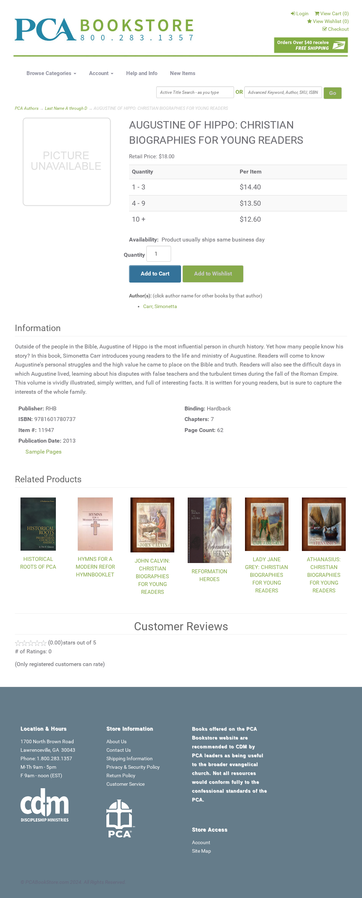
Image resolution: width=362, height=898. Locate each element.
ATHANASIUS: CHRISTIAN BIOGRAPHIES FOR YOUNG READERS (324, 575)
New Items (182, 73)
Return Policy (120, 775)
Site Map (201, 851)
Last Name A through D (66, 108)
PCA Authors (27, 108)
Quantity (134, 254)
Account (99, 73)
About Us (116, 741)
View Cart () (334, 13)
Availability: (144, 239)
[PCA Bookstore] (45, 31)
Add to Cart (155, 273)
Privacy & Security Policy (133, 767)
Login (302, 13)
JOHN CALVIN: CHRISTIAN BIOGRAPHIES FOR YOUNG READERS (152, 576)
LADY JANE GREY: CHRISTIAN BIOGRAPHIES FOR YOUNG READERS (266, 575)
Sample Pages (43, 451)
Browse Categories (50, 73)
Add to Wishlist (213, 273)
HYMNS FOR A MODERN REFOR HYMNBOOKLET (95, 567)
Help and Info (141, 73)
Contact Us (118, 750)
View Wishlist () (331, 21)
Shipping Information (129, 758)
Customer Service (125, 784)
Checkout (338, 29)
